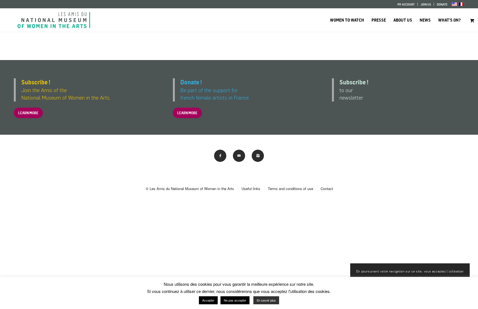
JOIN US (425, 4)
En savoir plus (266, 300)
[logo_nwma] (54, 20)
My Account (406, 4)
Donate (442, 4)
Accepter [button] (208, 300)
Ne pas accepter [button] (235, 300)
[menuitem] (406, 4)
